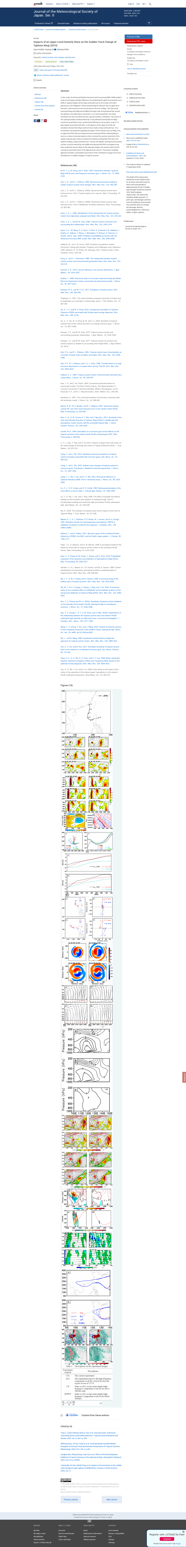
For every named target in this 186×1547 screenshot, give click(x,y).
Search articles (39, 1539)
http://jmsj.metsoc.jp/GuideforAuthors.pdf (141, 172)
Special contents (90, 1536)
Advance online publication (85, 23)
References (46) (40, 98)
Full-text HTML (133, 36)
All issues (105, 23)
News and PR (77, 4)
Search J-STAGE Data (42, 1542)
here (179, 1543)
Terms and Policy (64, 1539)
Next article (112, 1499)
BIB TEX (132, 58)
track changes (59, 57)
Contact (111, 1539)
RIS (130, 49)
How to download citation (136, 68)
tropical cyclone (47, 57)
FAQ (110, 1536)
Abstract (38, 94)
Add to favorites (135, 94)
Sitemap (111, 1542)
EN (143, 4)
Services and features (66, 1533)
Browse (49, 4)
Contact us (132, 73)
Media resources (90, 1539)
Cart (138, 4)
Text (131, 64)
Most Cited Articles (140, 144)
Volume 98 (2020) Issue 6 (77, 29)
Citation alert (134, 101)
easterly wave (70, 57)
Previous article (71, 1499)
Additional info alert (137, 98)
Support (90, 4)
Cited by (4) (39, 109)
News (86, 1530)
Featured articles (121, 23)
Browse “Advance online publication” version (53, 75)
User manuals (113, 1530)
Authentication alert (137, 105)
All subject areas (40, 1533)
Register (167, 1539)
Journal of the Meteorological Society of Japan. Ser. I (135, 227)
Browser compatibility (116, 1533)
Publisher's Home (42, 23)
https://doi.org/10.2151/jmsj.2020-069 (53, 70)
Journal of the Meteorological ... (56, 29)
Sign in (131, 4)
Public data (62, 1536)
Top (89, 1521)
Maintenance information (93, 1533)
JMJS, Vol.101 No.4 (133, 140)
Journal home (63, 23)
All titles (36, 1530)
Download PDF (136, 41)
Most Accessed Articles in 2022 (137, 134)
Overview (61, 1530)
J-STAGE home (39, 29)
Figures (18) (39, 102)
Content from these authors (45, 105)
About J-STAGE (62, 4)
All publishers (38, 1536)
